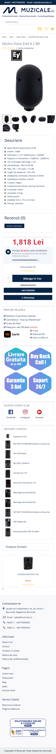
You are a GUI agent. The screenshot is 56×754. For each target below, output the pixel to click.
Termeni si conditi (11, 650)
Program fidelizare (11, 709)
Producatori (7, 678)
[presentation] (2, 589)
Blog (4, 682)
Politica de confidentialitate (15, 659)
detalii (34, 327)
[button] (28, 723)
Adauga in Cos (32, 278)
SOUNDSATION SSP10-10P (28, 574)
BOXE (11, 37)
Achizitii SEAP (8, 690)
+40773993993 (18, 2)
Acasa (4, 37)
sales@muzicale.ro (42, 2)
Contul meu (7, 673)
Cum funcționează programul (25, 259)
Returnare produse (11, 705)
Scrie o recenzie (25, 48)
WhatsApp (28, 297)
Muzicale (21, 750)
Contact (5, 646)
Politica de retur (10, 655)
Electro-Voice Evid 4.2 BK (38, 37)
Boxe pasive (21, 37)
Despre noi (7, 642)
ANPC (4, 686)
